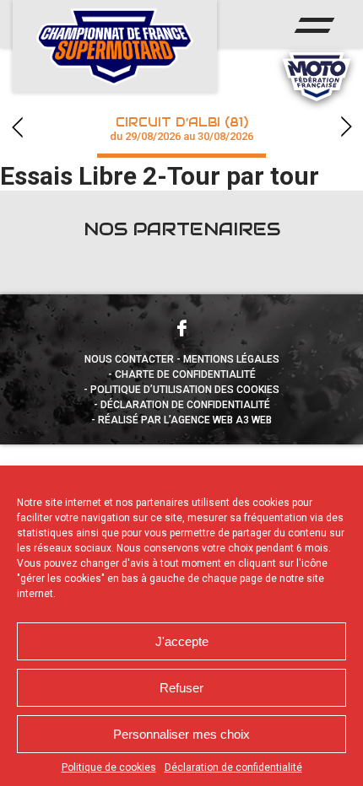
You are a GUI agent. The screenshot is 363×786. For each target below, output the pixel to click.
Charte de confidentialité (185, 374)
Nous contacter (129, 359)
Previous (17, 127)
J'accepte (182, 641)
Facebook (181, 328)
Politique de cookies (109, 767)
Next (346, 127)
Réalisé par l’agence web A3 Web (185, 420)
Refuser (181, 688)
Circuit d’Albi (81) (181, 129)
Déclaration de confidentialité (233, 767)
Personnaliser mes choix (181, 734)
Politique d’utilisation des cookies (184, 390)
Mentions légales (231, 359)
